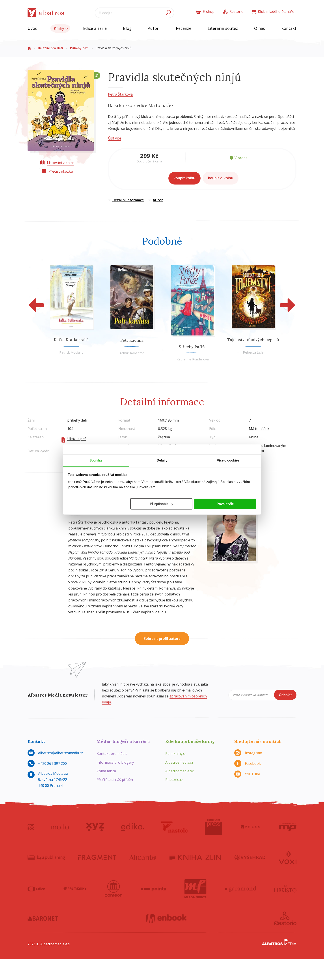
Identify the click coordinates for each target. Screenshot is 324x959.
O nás (259, 28)
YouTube (252, 774)
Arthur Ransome (132, 353)
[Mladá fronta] (195, 889)
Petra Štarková (120, 94)
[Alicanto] (143, 857)
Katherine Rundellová (193, 359)
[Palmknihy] (75, 889)
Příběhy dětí (79, 48)
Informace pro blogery (115, 762)
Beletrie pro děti (50, 48)
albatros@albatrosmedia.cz (60, 752)
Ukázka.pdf (76, 438)
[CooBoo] (31, 827)
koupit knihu (184, 177)
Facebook (253, 763)
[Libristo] (285, 889)
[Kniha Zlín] (195, 857)
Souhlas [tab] (95, 460)
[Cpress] (250, 827)
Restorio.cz (174, 779)
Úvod (32, 28)
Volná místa (106, 771)
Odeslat (285, 695)
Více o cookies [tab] (228, 460)
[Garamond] (240, 889)
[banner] (46, 12)
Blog (127, 28)
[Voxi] (287, 857)
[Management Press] (287, 827)
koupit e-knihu (220, 177)
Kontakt (288, 28)
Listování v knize (60, 162)
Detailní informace (128, 200)
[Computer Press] (213, 827)
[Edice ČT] (36, 889)
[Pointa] (153, 889)
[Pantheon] (113, 889)
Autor (158, 200)
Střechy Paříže (193, 346)
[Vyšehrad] (250, 857)
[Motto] (60, 827)
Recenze (183, 28)
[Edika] (133, 827)
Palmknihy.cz (175, 753)
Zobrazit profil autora (162, 638)
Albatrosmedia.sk (179, 771)
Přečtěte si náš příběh (115, 779)
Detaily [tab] (162, 460)
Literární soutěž (223, 28)
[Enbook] (166, 918)
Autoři (154, 28)
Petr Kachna (131, 340)
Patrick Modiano (71, 352)
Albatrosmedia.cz (179, 762)
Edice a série (95, 28)
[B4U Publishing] (46, 857)
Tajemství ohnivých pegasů (253, 339)
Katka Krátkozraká (71, 339)
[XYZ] (95, 827)
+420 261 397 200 (52, 763)
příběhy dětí (77, 420)
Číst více (114, 138)
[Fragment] (97, 857)
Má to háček (259, 428)
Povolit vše (225, 504)
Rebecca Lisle (253, 352)
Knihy (59, 28)
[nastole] (174, 827)
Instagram (253, 752)
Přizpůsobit (159, 504)
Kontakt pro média (112, 753)
